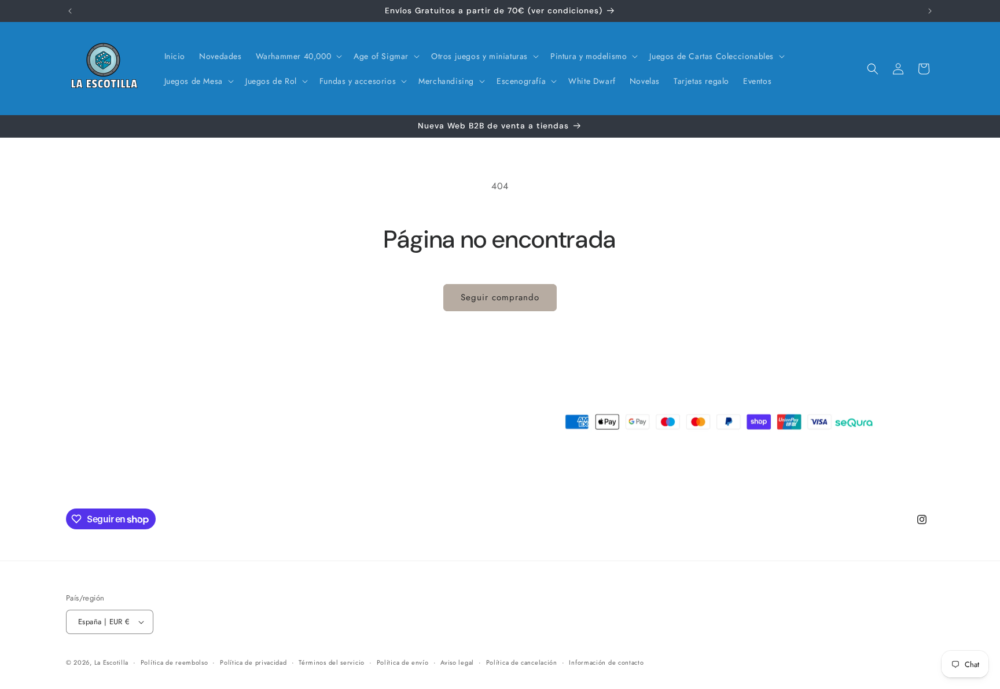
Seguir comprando (500, 297)
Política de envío (403, 662)
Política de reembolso (174, 662)
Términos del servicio (332, 662)
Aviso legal (457, 662)
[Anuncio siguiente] (930, 11)
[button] (298, 56)
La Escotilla (111, 662)
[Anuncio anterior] (70, 11)
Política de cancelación (521, 662)
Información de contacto (606, 662)
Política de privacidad (253, 662)
